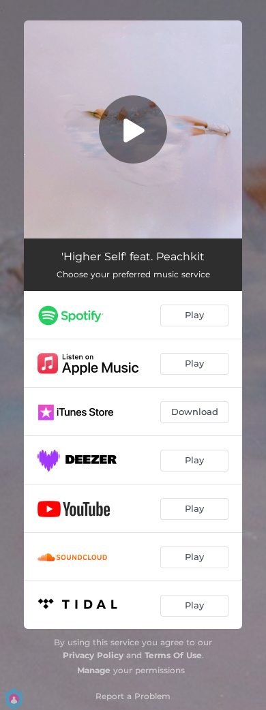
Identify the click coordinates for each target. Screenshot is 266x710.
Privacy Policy (93, 655)
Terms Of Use (173, 655)
